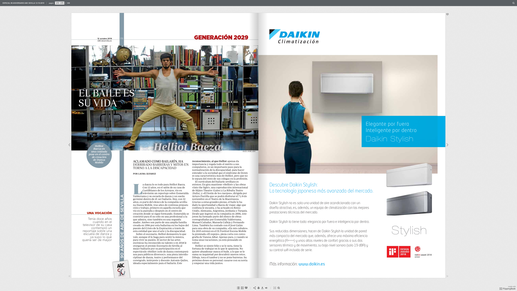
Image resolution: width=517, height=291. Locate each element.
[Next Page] (447, 145)
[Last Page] (447, 276)
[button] (508, 289)
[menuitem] (514, 3)
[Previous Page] (69, 145)
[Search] (514, 3)
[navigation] (59, 3)
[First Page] (69, 276)
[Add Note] (447, 15)
